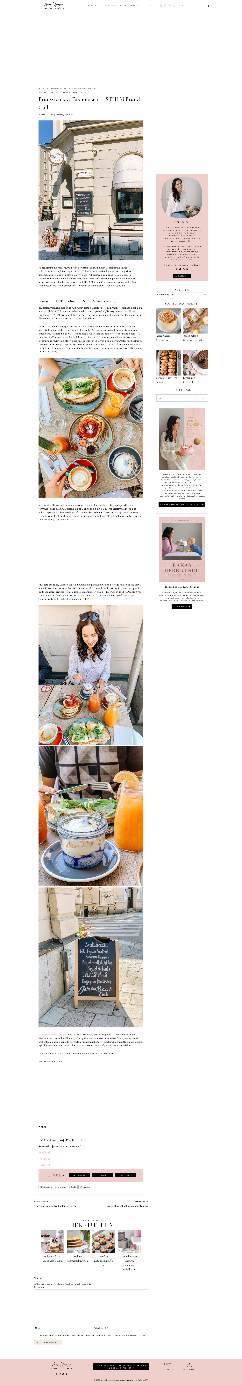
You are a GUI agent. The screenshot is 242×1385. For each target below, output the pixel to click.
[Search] (203, 398)
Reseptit (168, 1367)
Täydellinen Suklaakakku (189, 380)
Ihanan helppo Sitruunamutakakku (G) (193, 340)
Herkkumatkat (46, 93)
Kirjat (152, 5)
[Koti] (39, 88)
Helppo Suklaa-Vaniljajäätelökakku (52, 1258)
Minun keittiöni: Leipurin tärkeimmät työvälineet (129, 1263)
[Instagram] (160, 5)
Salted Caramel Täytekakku (164, 338)
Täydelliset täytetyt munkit (166, 380)
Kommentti (41, 1287)
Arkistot (181, 290)
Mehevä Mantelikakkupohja (77, 1258)
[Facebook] (169, 5)
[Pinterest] (174, 5)
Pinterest (44, 1165)
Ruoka (72, 1187)
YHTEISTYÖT (189, 1369)
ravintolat (60, 1187)
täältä (78, 1140)
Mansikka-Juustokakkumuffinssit (103, 1261)
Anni (123, 5)
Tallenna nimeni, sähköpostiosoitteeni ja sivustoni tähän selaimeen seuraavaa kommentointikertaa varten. (91, 1335)
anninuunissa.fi (192, 265)
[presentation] (52, 1241)
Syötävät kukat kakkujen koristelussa (127, 1203)
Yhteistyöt (137, 5)
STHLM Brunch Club (63, 314)
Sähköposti (101, 1328)
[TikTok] (165, 5)
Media (189, 1367)
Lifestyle (168, 1369)
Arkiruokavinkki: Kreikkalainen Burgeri (56, 1203)
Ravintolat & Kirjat (66, 93)
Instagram (45, 1158)
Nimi (38, 1328)
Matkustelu (46, 1187)
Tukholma (84, 93)
